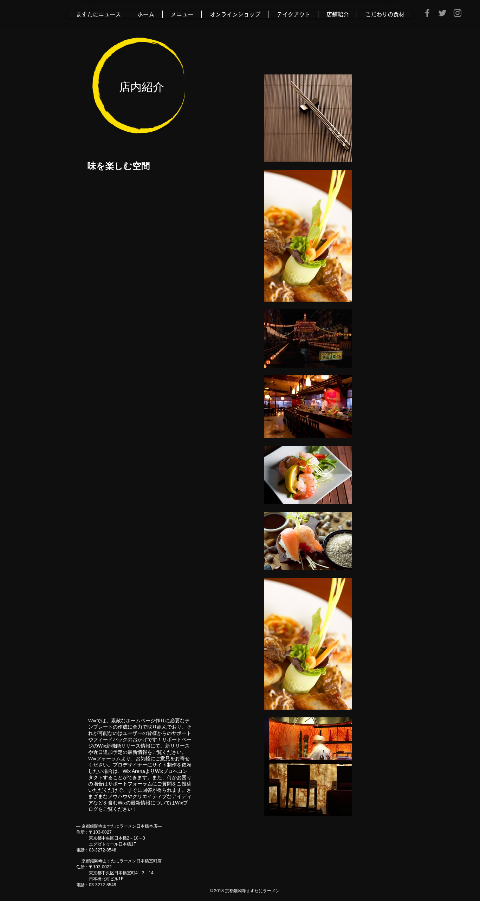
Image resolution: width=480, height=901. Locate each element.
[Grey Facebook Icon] (427, 13)
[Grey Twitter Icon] (442, 13)
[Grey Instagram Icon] (457, 13)
